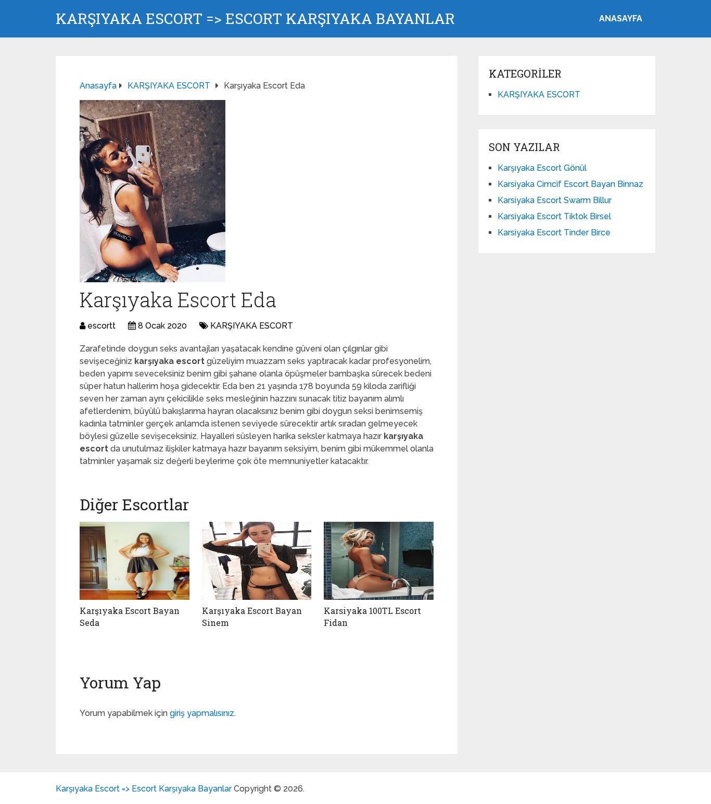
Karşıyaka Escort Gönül (542, 168)
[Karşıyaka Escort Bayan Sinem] (257, 561)
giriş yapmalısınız (202, 713)
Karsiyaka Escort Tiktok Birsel (554, 216)
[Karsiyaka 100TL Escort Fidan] (379, 561)
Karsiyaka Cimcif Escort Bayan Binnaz (570, 184)
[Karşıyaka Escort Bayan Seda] (134, 561)
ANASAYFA (620, 18)
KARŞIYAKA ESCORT (251, 326)
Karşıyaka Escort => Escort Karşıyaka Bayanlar (255, 18)
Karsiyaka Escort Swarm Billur (555, 200)
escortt (101, 326)
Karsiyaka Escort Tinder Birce (554, 232)
